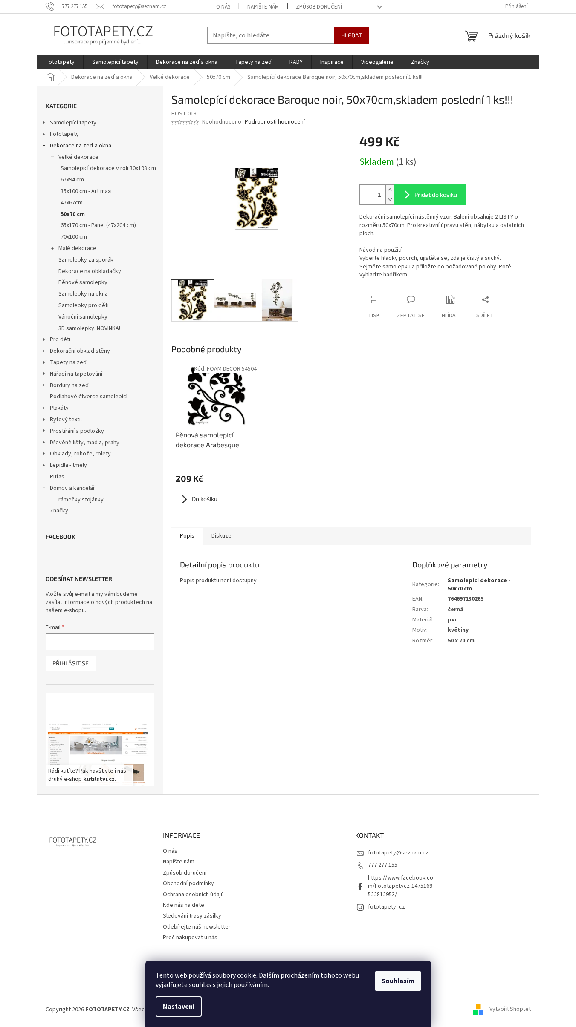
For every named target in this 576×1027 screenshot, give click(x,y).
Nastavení (178, 1006)
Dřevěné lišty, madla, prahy (84, 442)
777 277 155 (382, 865)
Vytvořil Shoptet (510, 1009)
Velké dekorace (78, 157)
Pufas (57, 476)
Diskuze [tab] (221, 536)
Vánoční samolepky (82, 317)
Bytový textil (66, 419)
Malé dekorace (77, 248)
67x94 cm (72, 179)
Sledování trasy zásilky (192, 916)
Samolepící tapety (73, 122)
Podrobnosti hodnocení (275, 122)
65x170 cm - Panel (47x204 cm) (98, 225)
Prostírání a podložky (77, 431)
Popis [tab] (187, 536)
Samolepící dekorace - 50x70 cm (479, 584)
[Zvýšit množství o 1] (389, 190)
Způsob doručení (319, 7)
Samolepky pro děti (83, 305)
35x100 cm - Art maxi (86, 191)
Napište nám (263, 7)
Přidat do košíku (435, 194)
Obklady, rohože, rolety (80, 453)
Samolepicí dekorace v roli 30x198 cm (108, 168)
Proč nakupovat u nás (190, 937)
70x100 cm (74, 237)
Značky (59, 510)
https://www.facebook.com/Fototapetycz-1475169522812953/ (400, 886)
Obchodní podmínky (188, 883)
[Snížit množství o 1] (389, 199)
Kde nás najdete (183, 905)
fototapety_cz (386, 907)
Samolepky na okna (83, 294)
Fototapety (64, 134)
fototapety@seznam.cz (398, 853)
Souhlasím (398, 981)
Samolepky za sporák (85, 260)
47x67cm (72, 202)
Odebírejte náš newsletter (197, 927)
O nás (223, 7)
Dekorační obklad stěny (80, 351)
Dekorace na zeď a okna (80, 145)
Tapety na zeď (68, 362)
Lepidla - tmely (68, 465)
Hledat (351, 35)
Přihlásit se (70, 663)
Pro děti (60, 339)
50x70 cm (73, 214)
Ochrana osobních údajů (193, 894)
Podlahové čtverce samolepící (88, 396)
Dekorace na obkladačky (89, 271)
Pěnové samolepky (82, 282)
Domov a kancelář (72, 488)
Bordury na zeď (69, 385)
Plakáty (59, 408)
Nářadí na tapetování (76, 374)
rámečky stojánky (81, 499)
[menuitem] (60, 62)
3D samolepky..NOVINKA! (89, 328)
